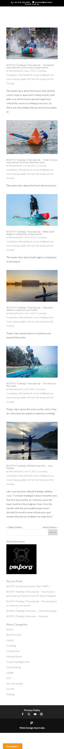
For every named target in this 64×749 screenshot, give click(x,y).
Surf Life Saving (38, 79)
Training (10, 83)
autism (9, 629)
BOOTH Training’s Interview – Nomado (27, 616)
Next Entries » (50, 527)
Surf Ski (49, 79)
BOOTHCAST (13, 634)
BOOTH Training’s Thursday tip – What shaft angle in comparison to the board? (30, 232)
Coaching (41, 70)
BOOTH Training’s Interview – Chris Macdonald (31, 610)
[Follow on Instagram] (41, 714)
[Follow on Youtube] (35, 714)
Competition (12, 75)
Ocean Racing (12, 79)
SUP (28, 79)
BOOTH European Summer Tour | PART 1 (28, 586)
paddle (23, 79)
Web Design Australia (32, 727)
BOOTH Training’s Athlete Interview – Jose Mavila (29, 466)
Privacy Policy (32, 710)
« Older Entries (14, 527)
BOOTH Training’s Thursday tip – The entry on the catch (31, 384)
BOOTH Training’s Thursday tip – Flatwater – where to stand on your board (30, 308)
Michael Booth (16, 70)
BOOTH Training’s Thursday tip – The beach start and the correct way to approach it (30, 66)
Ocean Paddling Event (43, 75)
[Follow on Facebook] (22, 714)
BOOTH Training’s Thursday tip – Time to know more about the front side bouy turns (31, 161)
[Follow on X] (28, 714)
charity (10, 640)
